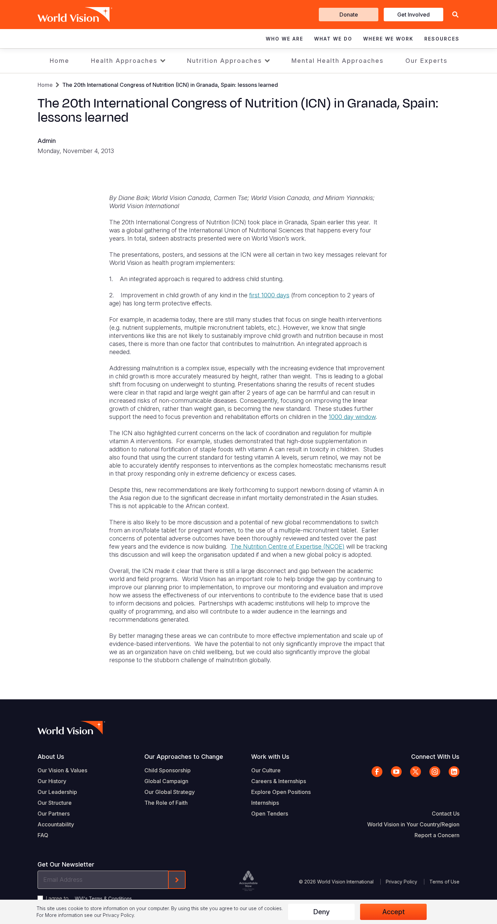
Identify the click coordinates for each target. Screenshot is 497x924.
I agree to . (89, 898)
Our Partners (54, 813)
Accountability (56, 824)
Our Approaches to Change (183, 756)
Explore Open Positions (281, 792)
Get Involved (413, 14)
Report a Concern (437, 835)
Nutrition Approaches (224, 60)
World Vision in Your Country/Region (413, 824)
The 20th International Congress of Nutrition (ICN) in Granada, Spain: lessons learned (170, 84)
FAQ (43, 835)
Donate (348, 14)
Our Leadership (57, 792)
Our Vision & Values (62, 770)
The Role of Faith (166, 802)
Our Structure (55, 802)
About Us (51, 756)
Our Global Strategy (169, 792)
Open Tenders (269, 813)
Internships (265, 802)
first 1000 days (269, 295)
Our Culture (266, 770)
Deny (321, 912)
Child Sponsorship (167, 770)
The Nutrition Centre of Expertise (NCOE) (288, 546)
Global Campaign (166, 781)
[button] (455, 14)
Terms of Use (444, 881)
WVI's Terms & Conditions (103, 898)
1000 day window (352, 416)
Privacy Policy (401, 881)
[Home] (65, 14)
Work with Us (270, 756)
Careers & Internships (278, 781)
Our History (52, 781)
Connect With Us (435, 756)
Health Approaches (124, 60)
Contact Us (445, 813)
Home (59, 60)
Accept (393, 912)
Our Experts (426, 60)
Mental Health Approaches (337, 60)
